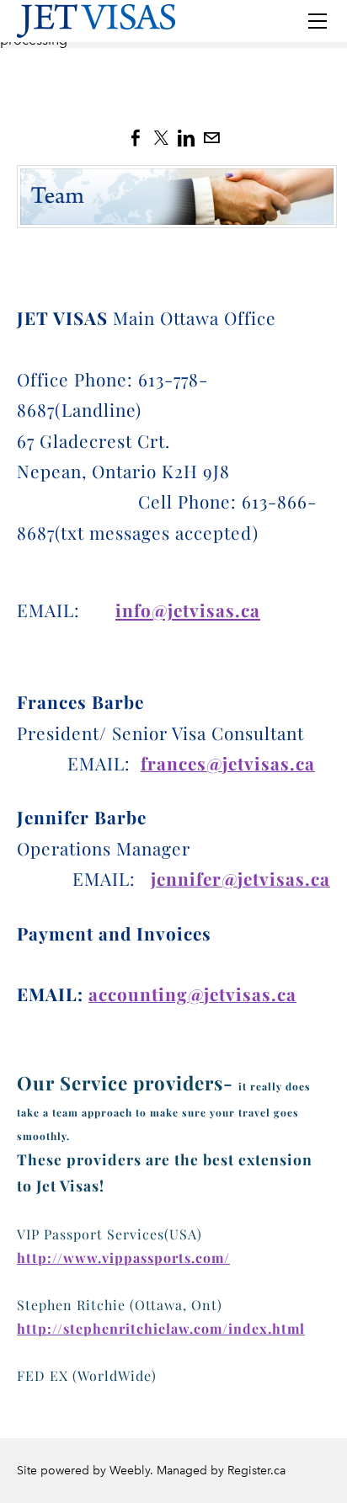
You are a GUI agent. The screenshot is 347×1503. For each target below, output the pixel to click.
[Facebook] (135, 138)
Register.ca (256, 1470)
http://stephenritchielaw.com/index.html (161, 1328)
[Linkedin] (186, 138)
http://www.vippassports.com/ (123, 1257)
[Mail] (211, 138)
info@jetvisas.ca (187, 609)
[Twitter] (160, 138)
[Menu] (317, 21)
